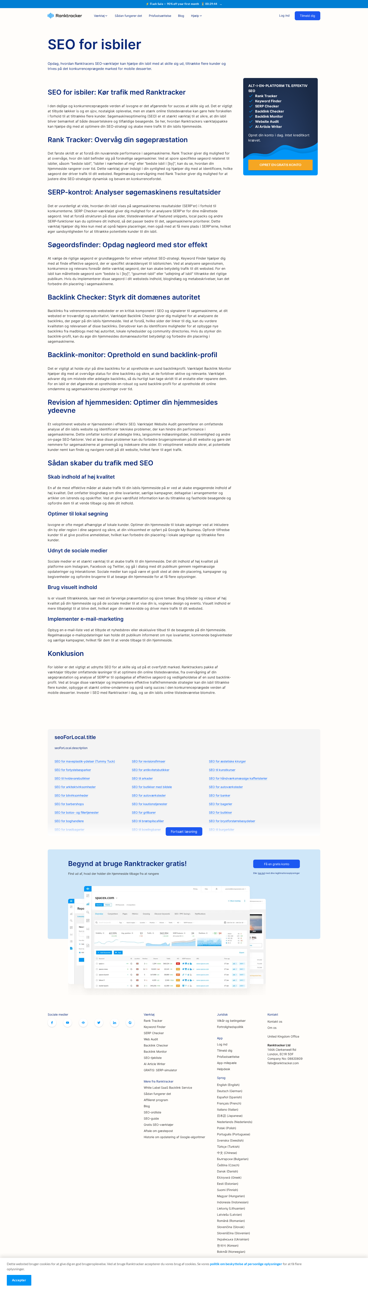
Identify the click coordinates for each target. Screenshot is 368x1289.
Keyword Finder (154, 1027)
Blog (181, 15)
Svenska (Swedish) (230, 1140)
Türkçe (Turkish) (228, 1146)
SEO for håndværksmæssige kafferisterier (238, 778)
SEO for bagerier (220, 804)
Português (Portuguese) (233, 1134)
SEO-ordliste (152, 1112)
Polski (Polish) (226, 1128)
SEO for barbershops (69, 804)
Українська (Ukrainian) (233, 1239)
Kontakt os (274, 1021)
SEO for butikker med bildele (152, 787)
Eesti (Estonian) (227, 1183)
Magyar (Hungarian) (231, 1196)
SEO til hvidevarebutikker (72, 778)
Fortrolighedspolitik (230, 1027)
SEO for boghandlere (69, 821)
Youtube (67, 1022)
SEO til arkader (142, 778)
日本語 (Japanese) (230, 1115)
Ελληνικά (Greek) (229, 1177)
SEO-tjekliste (153, 1057)
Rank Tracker (153, 1020)
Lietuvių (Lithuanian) (231, 1208)
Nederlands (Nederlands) (234, 1122)
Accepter (19, 1280)
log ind (261, 873)
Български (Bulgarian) (233, 1159)
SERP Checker (154, 1033)
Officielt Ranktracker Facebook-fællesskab (83, 1022)
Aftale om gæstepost (158, 1131)
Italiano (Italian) (227, 1109)
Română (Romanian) (231, 1221)
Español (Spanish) (229, 1097)
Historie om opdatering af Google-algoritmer (174, 1137)
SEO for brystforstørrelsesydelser (232, 821)
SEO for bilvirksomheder (71, 795)
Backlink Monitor (155, 1051)
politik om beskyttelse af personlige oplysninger (246, 1264)
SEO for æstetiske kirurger (227, 761)
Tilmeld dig (307, 15)
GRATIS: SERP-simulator (160, 1070)
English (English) (228, 1085)
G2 (130, 1022)
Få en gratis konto (276, 864)
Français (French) (229, 1103)
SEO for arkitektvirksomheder (75, 787)
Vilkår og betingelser (231, 1020)
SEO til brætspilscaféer (148, 821)
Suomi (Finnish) (227, 1190)
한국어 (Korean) (228, 1245)
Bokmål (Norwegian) (231, 1251)
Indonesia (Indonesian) (233, 1202)
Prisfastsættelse (160, 15)
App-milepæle (227, 1063)
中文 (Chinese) (227, 1153)
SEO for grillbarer (144, 812)
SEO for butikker (220, 812)
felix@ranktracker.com (283, 1063)
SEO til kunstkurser (222, 770)
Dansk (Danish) (227, 1171)
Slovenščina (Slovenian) (233, 1233)
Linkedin (114, 1022)
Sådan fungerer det (128, 15)
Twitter (99, 1022)
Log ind (284, 15)
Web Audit (151, 1039)
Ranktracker (65, 16)
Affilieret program (156, 1100)
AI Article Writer (154, 1064)
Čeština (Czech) (228, 1165)
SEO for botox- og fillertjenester (77, 812)
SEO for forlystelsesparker (73, 770)
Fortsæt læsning (184, 831)
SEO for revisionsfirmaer (148, 761)
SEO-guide (151, 1118)
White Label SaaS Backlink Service (168, 1087)
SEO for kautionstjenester (149, 804)
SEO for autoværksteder (226, 787)
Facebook (52, 1022)
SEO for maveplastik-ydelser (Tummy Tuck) (85, 761)
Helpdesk (223, 1069)
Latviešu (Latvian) (229, 1214)
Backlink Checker (156, 1045)
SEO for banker (219, 795)
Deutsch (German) (229, 1091)
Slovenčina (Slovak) (230, 1227)
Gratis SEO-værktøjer (158, 1124)
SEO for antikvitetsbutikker (150, 770)
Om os (271, 1027)
